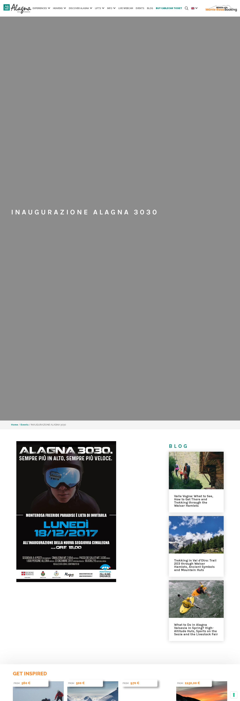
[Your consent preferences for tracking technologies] (234, 694)
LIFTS (98, 8)
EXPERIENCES (40, 8)
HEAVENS (58, 8)
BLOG (150, 8)
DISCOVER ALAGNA (79, 8)
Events (140, 8)
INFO (109, 8)
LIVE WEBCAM (125, 8)
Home (14, 424)
